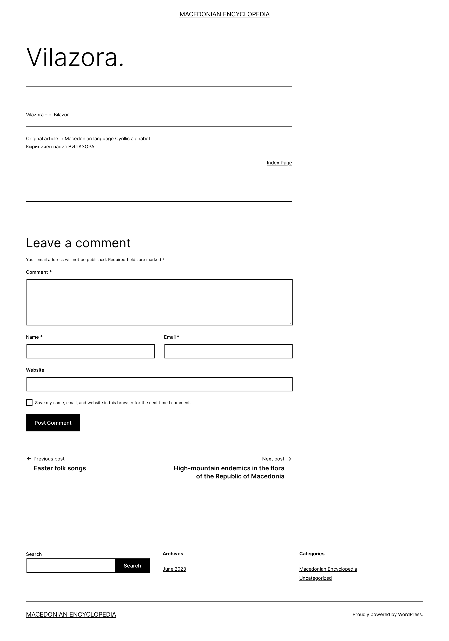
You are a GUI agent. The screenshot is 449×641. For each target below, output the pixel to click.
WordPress (410, 614)
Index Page (279, 162)
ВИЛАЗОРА (81, 146)
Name (34, 337)
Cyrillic (122, 138)
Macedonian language (89, 138)
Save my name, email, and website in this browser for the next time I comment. (113, 402)
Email (171, 337)
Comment (39, 272)
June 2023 (174, 569)
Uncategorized (315, 578)
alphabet (140, 138)
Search (34, 554)
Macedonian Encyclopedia (225, 14)
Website (35, 370)
